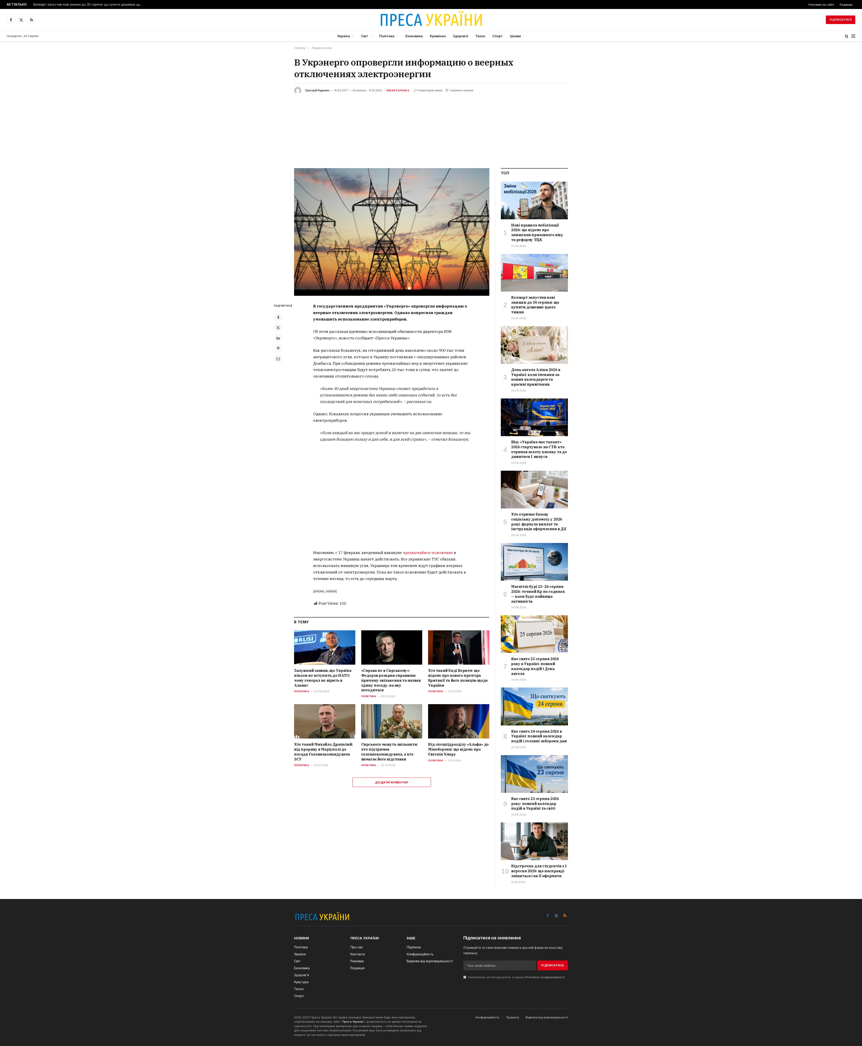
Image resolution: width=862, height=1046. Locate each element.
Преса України (352, 1021)
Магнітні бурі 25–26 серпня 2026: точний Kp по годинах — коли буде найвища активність (538, 593)
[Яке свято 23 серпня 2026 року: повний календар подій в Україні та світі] (534, 774)
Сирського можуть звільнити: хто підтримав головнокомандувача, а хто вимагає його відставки (389, 751)
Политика (301, 691)
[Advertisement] (431, 127)
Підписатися (840, 19)
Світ (364, 36)
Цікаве (515, 36)
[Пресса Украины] (431, 20)
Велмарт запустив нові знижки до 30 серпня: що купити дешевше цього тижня (89, 4)
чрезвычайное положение (428, 552)
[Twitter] (278, 327)
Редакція (846, 4)
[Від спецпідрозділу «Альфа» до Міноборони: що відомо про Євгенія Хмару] (458, 721)
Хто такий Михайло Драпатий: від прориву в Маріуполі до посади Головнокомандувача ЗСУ (323, 751)
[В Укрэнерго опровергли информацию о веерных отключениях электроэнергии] (391, 232)
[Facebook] (278, 317)
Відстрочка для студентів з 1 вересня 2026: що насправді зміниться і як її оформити (539, 871)
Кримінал (438, 36)
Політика (386, 36)
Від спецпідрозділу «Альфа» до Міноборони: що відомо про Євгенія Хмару (458, 749)
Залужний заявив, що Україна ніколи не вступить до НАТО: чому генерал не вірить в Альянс (322, 677)
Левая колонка (397, 90)
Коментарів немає (430, 90)
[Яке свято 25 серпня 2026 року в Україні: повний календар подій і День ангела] (534, 634)
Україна (343, 36)
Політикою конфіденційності (545, 977)
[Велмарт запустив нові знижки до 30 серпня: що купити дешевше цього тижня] (534, 273)
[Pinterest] (278, 348)
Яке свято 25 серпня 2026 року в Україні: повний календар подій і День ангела (535, 666)
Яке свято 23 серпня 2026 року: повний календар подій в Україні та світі (535, 803)
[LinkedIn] (278, 338)
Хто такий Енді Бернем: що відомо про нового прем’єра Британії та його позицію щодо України (458, 677)
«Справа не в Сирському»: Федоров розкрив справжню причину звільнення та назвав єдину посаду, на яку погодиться (391, 680)
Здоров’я (460, 36)
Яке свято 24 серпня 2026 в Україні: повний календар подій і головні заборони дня (539, 736)
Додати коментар (391, 782)
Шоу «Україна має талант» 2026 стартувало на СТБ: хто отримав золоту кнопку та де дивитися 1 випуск (539, 449)
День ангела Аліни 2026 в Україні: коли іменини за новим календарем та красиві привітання (535, 377)
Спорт (497, 36)
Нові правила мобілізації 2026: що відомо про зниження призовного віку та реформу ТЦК (537, 232)
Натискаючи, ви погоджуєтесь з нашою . (516, 977)
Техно (480, 36)
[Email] (278, 358)
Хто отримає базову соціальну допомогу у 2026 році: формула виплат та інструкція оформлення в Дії (538, 521)
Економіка (414, 36)
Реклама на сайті (821, 4)
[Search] (846, 36)
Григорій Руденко (317, 90)
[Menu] (853, 36)
